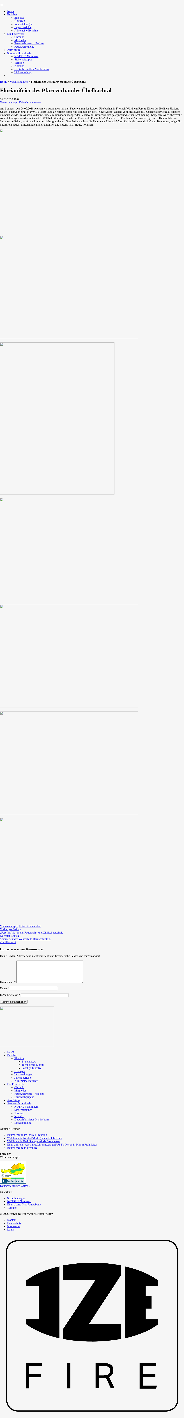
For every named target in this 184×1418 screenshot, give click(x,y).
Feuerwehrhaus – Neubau (29, 43)
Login (10, 1229)
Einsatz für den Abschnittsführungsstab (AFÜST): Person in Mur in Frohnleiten (52, 1144)
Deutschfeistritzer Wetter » (15, 1185)
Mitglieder (20, 40)
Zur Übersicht (8, 942)
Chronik (19, 36)
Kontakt (19, 65)
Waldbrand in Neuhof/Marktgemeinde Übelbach (34, 1138)
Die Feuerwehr (15, 33)
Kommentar (8, 982)
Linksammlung (22, 72)
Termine (19, 62)
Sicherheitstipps (23, 59)
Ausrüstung (13, 49)
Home (3, 81)
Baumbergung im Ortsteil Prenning (27, 1134)
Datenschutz (14, 1223)
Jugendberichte (22, 27)
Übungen (19, 20)
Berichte (12, 14)
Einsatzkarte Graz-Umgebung (24, 1204)
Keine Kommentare (30, 102)
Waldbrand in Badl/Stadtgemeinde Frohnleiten (33, 1141)
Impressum (13, 1226)
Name (4, 988)
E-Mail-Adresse (10, 995)
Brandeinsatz (29, 1061)
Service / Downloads (19, 53)
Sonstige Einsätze (32, 1067)
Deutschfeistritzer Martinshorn (31, 69)
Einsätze (19, 17)
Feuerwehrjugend (24, 46)
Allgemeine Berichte (26, 30)
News (10, 11)
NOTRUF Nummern (26, 56)
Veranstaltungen (23, 24)
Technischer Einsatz (33, 1064)
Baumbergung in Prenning (22, 1147)
